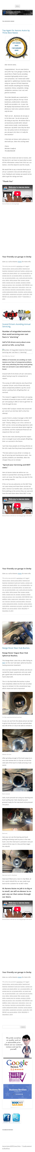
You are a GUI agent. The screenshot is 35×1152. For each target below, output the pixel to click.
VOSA (19, 296)
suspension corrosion (16, 294)
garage (23, 280)
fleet (19, 280)
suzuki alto (26, 294)
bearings (4, 271)
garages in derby (25, 282)
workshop (19, 266)
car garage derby (25, 273)
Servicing (13, 289)
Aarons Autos (6, 268)
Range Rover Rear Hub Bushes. (16, 648)
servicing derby (20, 289)
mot (13, 285)
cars (17, 278)
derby (7, 280)
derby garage (13, 280)
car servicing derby (10, 278)
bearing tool (26, 268)
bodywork (11, 271)
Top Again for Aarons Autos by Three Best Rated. (16, 31)
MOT (3, 663)
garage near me (10, 282)
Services (7, 289)
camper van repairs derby (9, 273)
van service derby (12, 296)
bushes (23, 271)
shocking (20, 292)
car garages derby (17, 275)
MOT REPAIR (25, 285)
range (9, 287)
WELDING (24, 608)
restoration (22, 287)
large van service (7, 285)
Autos (20, 262)
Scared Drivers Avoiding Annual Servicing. (16, 325)
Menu (17, 6)
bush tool (17, 271)
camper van (28, 271)
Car (19, 273)
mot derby (18, 285)
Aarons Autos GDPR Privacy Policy (11, 1146)
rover (27, 287)
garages (18, 282)
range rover (14, 287)
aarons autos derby (16, 268)
